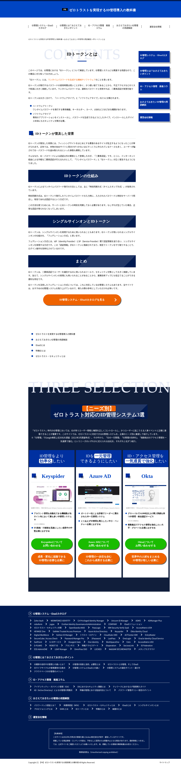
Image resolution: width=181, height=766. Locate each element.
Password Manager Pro (74, 638)
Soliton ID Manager (64, 634)
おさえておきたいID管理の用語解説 (127, 26)
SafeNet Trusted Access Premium (67, 631)
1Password (96, 638)
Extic (129, 642)
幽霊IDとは (117, 709)
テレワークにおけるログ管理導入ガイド (129, 686)
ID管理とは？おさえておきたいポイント (71, 26)
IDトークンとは (82, 709)
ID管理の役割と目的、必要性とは (86, 664)
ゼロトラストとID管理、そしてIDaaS (123, 664)
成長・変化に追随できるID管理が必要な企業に (52, 558)
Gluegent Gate (74, 642)
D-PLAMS (38, 645)
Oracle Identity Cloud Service (151, 638)
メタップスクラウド (146, 649)
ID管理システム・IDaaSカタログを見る (82, 299)
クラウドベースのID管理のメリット (48, 671)
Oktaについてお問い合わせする (145, 544)
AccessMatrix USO (146, 642)
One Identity (93, 642)
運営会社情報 (155, 26)
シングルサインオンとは (148, 705)
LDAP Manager (61, 649)
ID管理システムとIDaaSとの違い (86, 667)
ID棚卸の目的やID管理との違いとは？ (49, 664)
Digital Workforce (41, 634)
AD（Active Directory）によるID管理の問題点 (53, 690)
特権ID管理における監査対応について (95, 690)
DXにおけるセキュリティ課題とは (91, 686)
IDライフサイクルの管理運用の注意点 (49, 667)
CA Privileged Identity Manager (91, 620)
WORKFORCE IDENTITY (60, 620)
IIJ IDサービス (55, 642)
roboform (38, 624)
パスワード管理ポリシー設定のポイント (134, 690)
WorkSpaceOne (112, 642)
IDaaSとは (40, 345)
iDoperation (111, 645)
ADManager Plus (155, 620)
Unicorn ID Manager (119, 620)
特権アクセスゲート (90, 645)
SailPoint (38, 642)
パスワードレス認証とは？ (45, 705)
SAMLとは (64, 709)
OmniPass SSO (80, 649)
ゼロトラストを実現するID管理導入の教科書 (102, 10)
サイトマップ (165, 762)
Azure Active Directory (97, 631)
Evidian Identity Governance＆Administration (81, 624)
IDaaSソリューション (133, 624)
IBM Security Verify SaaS (118, 627)
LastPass (111, 638)
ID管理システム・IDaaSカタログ (42, 26)
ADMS (138, 620)
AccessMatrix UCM (144, 627)
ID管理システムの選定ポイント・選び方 (123, 667)
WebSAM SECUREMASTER (120, 649)
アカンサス (70, 645)
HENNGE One (39, 631)
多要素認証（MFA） (71, 705)
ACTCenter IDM (131, 634)
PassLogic (96, 627)
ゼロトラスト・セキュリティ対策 (48, 627)
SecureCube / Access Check (45, 638)
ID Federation (147, 645)
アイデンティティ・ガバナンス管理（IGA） (52, 686)
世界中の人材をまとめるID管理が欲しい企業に (146, 558)
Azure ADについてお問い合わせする (98, 544)
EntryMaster (150, 634)
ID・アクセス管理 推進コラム (99, 26)
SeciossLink (128, 645)
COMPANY (112, 624)
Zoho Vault (38, 620)
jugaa (52, 624)
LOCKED (98, 649)
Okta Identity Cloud (139, 631)
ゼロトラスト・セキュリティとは (50, 356)
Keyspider (119, 631)
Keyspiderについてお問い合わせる (52, 544)
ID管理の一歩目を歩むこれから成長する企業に (99, 558)
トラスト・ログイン (88, 634)
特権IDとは (41, 350)
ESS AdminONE (40, 649)
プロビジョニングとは (43, 709)
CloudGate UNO (110, 634)
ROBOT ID (53, 645)
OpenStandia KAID (77, 627)
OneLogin (127, 638)
